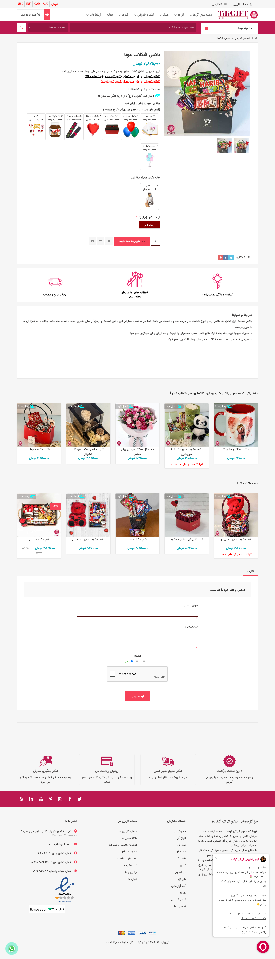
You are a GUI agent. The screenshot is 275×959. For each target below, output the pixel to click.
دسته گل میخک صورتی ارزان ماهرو (137, 451)
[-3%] (55, 496)
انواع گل (181, 838)
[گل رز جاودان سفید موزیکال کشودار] (88, 425)
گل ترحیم (180, 872)
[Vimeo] (31, 799)
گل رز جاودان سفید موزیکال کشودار (88, 451)
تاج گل (182, 879)
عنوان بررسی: (191, 605)
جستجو (21, 27)
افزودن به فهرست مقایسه (100, 241)
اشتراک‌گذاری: (242, 257)
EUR (28, 4)
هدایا (183, 893)
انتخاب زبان (216, 4)
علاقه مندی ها (130, 838)
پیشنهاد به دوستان (92, 241)
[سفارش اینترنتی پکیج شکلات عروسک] (88, 515)
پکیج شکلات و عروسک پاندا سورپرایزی (186, 451)
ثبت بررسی (137, 696)
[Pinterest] (50, 799)
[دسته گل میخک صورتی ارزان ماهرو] (138, 425)
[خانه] (256, 38)
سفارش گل (180, 831)
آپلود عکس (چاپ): (149, 217)
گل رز (183, 865)
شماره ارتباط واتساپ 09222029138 (52, 871)
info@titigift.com (60, 844)
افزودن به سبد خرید (129, 241)
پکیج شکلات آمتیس (39, 539)
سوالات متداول (129, 851)
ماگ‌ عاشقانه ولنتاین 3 (236, 449)
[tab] (250, 571)
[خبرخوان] (21, 799)
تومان (54, 4)
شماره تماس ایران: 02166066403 (53, 853)
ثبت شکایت (131, 865)
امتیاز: (137, 656)
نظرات (250, 571)
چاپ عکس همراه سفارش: (145, 177)
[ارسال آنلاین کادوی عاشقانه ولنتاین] (236, 425)
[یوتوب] (41, 799)
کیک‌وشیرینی (178, 899)
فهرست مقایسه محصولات (123, 845)
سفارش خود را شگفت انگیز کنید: (142, 103)
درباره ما (133, 879)
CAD (37, 4)
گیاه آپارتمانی (178, 886)
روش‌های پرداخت (127, 858)
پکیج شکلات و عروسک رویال (236, 539)
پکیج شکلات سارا (137, 539)
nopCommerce (129, 948)
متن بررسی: (191, 626)
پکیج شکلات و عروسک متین (88, 539)
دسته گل (181, 851)
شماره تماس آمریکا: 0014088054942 (51, 862)
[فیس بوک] (70, 799)
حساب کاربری (240, 4)
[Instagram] (60, 799)
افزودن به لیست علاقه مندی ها (109, 241)
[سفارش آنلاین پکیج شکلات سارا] (138, 515)
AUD (45, 4)
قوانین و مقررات (129, 872)
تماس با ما (180, 906)
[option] (241, 145)
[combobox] (133, 27)
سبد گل (181, 845)
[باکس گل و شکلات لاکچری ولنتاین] (187, 515)
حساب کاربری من (128, 831)
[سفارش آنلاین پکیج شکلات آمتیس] (39, 515)
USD (20, 4)
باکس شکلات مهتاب (39, 449)
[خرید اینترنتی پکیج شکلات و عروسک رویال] (236, 515)
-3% (55, 506)
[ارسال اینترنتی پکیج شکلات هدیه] (39, 425)
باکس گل (181, 858)
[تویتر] (79, 799)
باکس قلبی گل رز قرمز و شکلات (186, 539)
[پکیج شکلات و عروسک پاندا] (187, 425)
